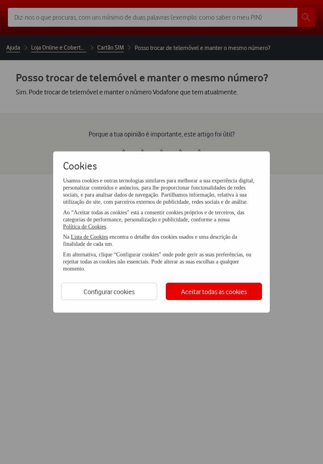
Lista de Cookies (89, 237)
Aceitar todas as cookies (214, 291)
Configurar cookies (109, 291)
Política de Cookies (84, 227)
